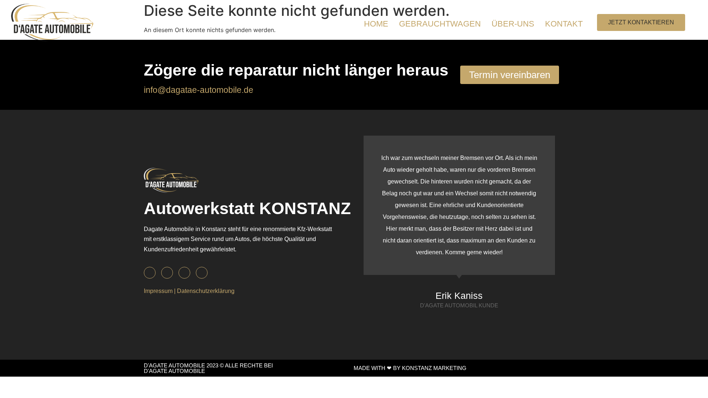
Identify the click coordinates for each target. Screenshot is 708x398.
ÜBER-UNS (513, 23)
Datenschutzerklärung (206, 291)
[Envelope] (184, 273)
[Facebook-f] (150, 273)
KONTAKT (564, 23)
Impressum (158, 291)
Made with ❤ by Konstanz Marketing (410, 368)
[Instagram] (167, 273)
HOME (376, 23)
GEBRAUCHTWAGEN (440, 23)
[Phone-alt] (202, 273)
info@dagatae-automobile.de (198, 90)
